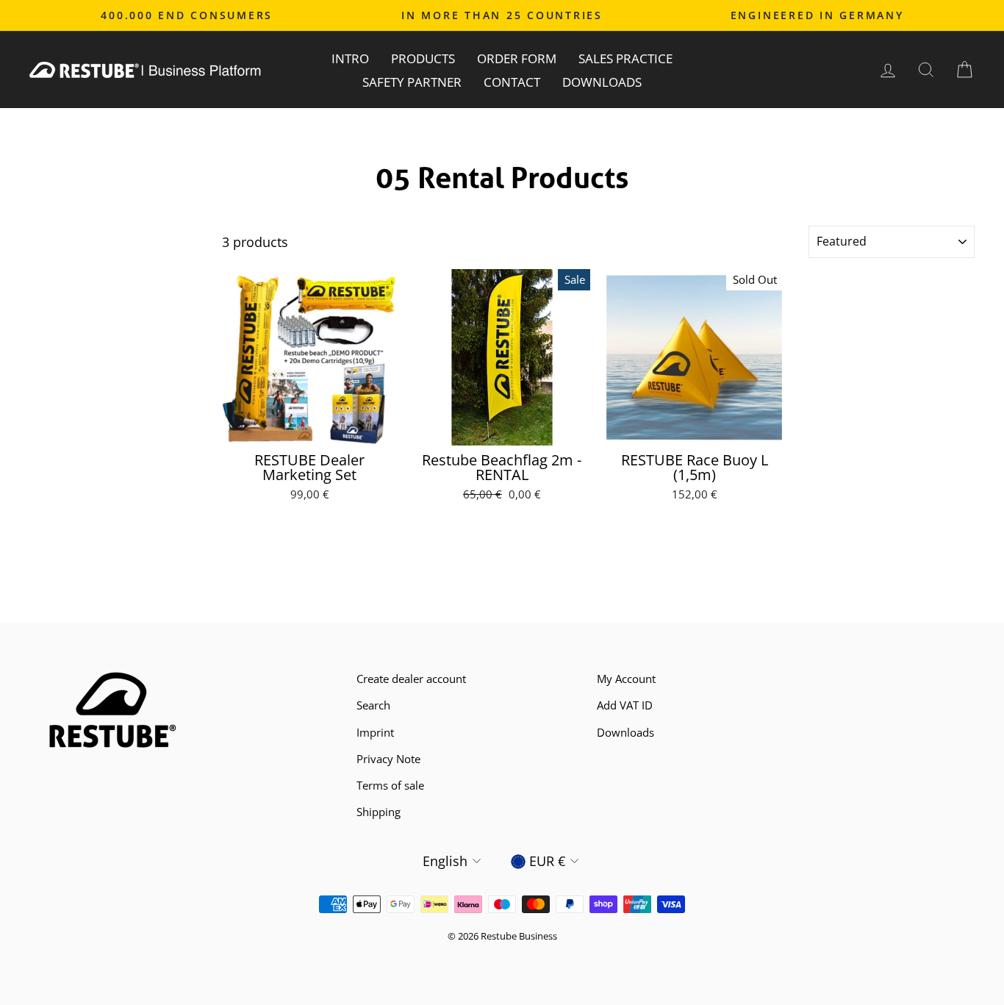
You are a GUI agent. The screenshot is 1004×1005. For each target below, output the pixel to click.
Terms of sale (390, 785)
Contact (512, 82)
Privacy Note (388, 758)
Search (373, 705)
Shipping (378, 811)
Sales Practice (625, 58)
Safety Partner (412, 82)
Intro (350, 58)
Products (423, 58)
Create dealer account (411, 678)
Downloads (602, 82)
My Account (626, 678)
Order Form (516, 58)
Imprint (375, 732)
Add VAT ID (625, 705)
